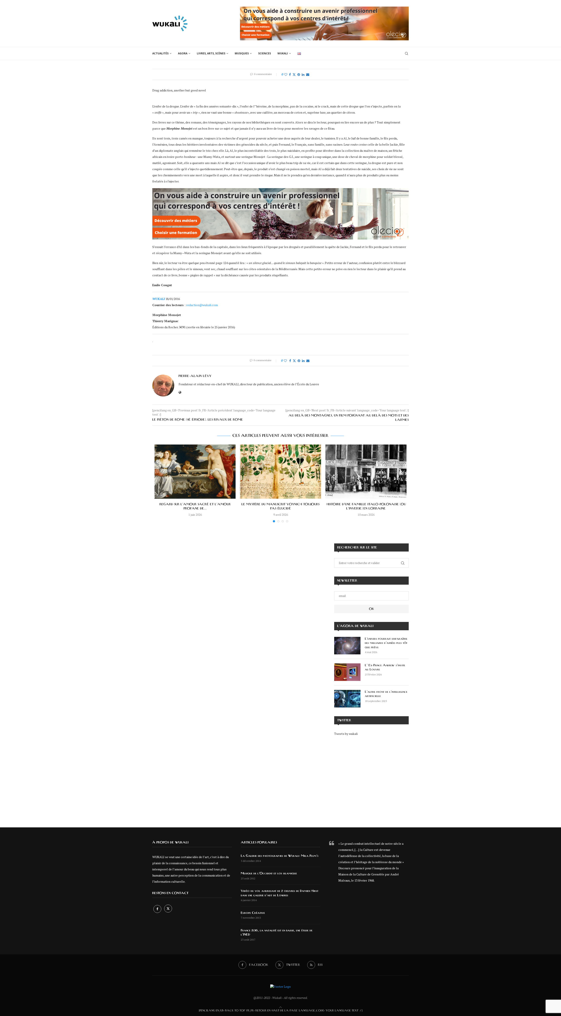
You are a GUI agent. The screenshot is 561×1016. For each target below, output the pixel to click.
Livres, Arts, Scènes (211, 53)
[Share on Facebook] (290, 74)
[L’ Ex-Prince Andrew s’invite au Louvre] (347, 672)
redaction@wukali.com (202, 305)
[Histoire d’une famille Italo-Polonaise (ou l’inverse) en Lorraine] (366, 472)
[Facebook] (157, 909)
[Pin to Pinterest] (298, 74)
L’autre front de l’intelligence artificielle (386, 694)
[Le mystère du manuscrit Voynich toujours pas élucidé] (280, 472)
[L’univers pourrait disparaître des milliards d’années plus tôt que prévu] (347, 645)
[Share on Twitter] (294, 74)
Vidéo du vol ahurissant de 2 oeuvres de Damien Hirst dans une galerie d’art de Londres (279, 893)
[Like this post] (285, 74)
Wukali (282, 53)
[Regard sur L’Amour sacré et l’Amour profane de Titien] (195, 472)
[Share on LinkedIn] (303, 74)
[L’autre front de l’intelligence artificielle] (347, 698)
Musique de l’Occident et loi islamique (269, 873)
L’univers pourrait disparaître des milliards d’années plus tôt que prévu (386, 643)
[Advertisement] (371, 778)
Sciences (264, 53)
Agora (182, 53)
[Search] (406, 53)
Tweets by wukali (346, 734)
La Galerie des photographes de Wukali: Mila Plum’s (279, 855)
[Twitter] (168, 909)
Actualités (160, 53)
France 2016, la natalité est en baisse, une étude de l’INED (276, 932)
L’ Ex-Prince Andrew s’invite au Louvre (385, 667)
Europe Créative (253, 912)
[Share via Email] (307, 74)
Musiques (242, 53)
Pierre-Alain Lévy (195, 376)
